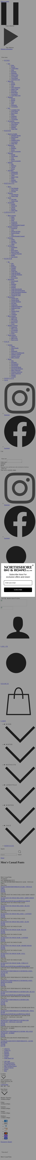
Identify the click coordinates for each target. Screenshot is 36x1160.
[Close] (33, 565)
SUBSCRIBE (18, 590)
